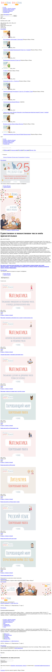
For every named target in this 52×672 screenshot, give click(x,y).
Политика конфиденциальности (7, 610)
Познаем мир (6, 12)
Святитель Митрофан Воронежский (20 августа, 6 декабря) (17, 49)
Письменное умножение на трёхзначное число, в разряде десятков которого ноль (17, 317)
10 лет (4, 7)
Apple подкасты (7, 187)
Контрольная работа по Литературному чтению (10, 501)
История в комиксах (8, 11)
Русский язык (27, 157)
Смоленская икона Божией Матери (11, 102)
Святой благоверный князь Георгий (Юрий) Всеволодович (17, 134)
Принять (3, 652)
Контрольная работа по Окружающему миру (9, 428)
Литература (5, 157)
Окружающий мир (21, 157)
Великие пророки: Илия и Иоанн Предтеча (13, 124)
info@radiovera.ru (19, 648)
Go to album (3, 29)
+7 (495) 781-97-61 (14, 603)
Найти (15, 15)
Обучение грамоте (15, 157)
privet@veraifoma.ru (5, 603)
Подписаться (3, 579)
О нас (4, 626)
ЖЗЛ (4, 623)
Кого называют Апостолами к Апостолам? (13, 39)
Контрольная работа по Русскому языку (9, 538)
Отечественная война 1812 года (7, 575)
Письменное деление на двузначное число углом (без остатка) (13, 391)
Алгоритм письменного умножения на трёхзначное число (12, 354)
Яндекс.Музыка (7, 185)
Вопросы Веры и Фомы (8, 9)
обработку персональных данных (18, 665)
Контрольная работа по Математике (8, 465)
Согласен (3, 670)
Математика (9, 157)
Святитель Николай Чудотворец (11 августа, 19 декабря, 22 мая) (18, 91)
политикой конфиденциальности (42, 665)
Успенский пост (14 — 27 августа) (11, 81)
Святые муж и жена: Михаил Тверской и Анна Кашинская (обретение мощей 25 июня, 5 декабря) (25, 112)
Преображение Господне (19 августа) (11, 60)
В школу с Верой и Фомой (9, 8)
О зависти (5, 70)
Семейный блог (7, 625)
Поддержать (6, 14)
